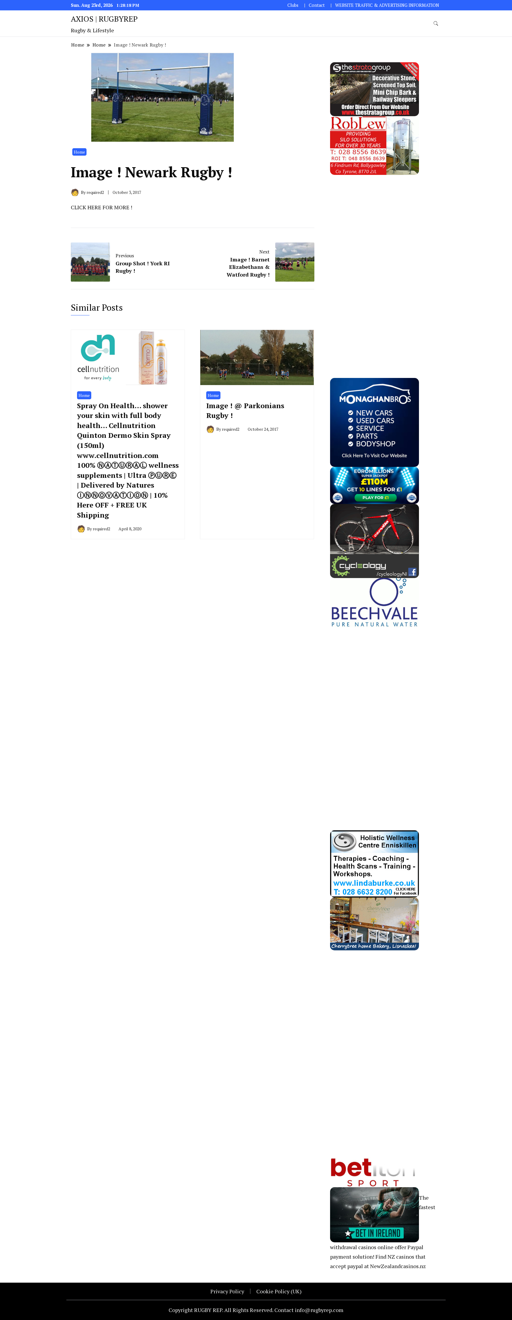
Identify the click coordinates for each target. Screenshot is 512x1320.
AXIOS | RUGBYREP (104, 19)
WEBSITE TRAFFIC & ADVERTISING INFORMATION (387, 5)
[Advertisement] (374, 264)
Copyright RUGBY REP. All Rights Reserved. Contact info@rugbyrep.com (256, 1309)
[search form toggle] (436, 23)
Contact (317, 5)
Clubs (292, 5)
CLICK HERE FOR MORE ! (101, 207)
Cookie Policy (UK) (279, 1291)
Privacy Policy (227, 1291)
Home (79, 152)
